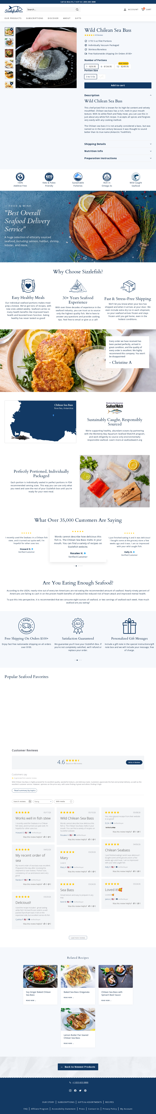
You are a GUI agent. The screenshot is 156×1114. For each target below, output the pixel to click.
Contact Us (93, 1109)
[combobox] (53, 9)
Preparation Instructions (100, 158)
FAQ (26, 1109)
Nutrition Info (93, 151)
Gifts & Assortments (90, 1102)
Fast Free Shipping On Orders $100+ (78, 2)
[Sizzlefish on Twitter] (80, 1090)
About (67, 18)
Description (91, 95)
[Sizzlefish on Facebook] (75, 1090)
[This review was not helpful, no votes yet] (48, 837)
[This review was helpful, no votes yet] (44, 837)
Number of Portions (95, 60)
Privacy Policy (110, 1109)
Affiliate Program (40, 1109)
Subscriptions (34, 18)
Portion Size (91, 70)
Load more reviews (78, 938)
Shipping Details (95, 144)
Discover (53, 18)
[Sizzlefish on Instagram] (70, 1090)
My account (126, 1109)
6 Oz (101, 76)
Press (82, 1109)
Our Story (48, 1102)
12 (123, 66)
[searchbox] (20, 801)
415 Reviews (99, 35)
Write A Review (134, 762)
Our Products (13, 18)
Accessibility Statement (64, 1109)
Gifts (78, 18)
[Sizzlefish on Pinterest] (85, 1090)
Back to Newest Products (79, 1066)
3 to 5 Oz (90, 76)
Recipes (109, 1102)
